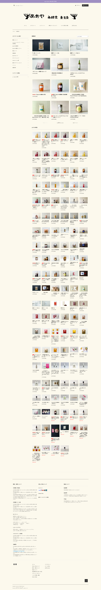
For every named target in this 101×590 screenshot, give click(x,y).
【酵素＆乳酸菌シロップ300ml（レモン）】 (65, 190)
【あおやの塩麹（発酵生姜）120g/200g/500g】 (55, 221)
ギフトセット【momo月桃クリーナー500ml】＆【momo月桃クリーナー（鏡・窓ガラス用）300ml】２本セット (46, 373)
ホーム (25, 25)
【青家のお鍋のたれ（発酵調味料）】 (74, 263)
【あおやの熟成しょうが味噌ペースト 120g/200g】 (64, 264)
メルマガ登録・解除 (64, 25)
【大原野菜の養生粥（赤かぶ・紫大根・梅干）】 (46, 336)
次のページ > (75, 122)
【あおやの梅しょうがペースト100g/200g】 (55, 236)
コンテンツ (42, 25)
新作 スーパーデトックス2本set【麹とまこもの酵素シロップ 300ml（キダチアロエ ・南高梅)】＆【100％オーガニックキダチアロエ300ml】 (46, 143)
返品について (34, 569)
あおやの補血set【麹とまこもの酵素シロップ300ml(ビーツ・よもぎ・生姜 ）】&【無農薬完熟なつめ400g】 (46, 160)
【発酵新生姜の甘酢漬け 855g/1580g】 (46, 236)
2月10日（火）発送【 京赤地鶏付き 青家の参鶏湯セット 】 (55, 439)
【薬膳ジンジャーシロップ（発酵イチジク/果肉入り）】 (74, 176)
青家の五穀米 (46, 292)
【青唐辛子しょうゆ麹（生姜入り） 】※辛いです (83, 236)
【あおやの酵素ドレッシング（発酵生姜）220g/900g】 (55, 279)
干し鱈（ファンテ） (36, 53)
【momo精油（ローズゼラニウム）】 (64, 454)
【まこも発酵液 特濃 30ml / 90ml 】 (46, 206)
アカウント (78, 5)
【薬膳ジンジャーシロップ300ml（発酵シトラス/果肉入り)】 (55, 190)
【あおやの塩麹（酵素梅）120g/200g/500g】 (45, 221)
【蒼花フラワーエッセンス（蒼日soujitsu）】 (74, 417)
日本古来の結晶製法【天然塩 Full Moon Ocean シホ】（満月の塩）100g (40, 116)
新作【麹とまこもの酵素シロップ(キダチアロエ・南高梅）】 (36, 140)
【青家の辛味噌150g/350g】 (81, 249)
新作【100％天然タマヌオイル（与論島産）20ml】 (46, 389)
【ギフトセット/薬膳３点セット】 (39, 71)
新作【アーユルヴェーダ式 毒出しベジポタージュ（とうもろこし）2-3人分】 (74, 338)
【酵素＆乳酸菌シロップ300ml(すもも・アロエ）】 (83, 190)
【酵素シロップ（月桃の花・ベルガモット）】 (55, 159)
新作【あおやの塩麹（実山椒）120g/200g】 (83, 221)
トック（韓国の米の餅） (65, 432)
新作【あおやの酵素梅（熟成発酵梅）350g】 (59, 95)
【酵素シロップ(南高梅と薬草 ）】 (74, 140)
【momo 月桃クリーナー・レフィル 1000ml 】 (74, 371)
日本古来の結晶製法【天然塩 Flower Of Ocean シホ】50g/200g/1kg (78, 95)
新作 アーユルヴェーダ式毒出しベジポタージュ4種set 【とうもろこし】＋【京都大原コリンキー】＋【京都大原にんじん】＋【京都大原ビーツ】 (55, 339)
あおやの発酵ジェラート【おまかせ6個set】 (55, 453)
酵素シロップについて (53, 25)
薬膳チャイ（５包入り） (75, 53)
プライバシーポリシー (36, 573)
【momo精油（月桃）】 (46, 402)
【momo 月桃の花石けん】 (54, 388)
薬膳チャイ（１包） (55, 53)
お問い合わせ (74, 25)
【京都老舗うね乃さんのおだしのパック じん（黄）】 (74, 322)
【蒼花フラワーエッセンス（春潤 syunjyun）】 (36, 433)
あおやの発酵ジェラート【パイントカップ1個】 (83, 354)
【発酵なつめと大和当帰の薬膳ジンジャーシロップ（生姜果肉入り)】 (83, 176)
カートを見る (47, 566)
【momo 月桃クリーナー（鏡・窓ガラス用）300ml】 (83, 371)
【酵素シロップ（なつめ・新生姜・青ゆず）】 (64, 159)
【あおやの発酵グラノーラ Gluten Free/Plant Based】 (77, 116)
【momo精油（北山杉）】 (73, 388)
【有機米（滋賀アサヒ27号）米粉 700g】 (64, 294)
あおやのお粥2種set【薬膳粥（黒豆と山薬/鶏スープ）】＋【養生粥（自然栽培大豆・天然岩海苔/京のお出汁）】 (83, 434)
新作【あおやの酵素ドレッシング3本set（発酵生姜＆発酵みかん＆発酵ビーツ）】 (83, 265)
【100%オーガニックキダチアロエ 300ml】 (77, 74)
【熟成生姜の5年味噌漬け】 (57, 73)
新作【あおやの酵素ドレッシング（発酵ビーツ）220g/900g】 (36, 279)
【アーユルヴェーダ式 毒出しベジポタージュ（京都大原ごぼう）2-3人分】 (83, 338)
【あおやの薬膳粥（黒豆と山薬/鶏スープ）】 (83, 322)
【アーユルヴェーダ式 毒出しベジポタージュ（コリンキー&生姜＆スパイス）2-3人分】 (55, 356)
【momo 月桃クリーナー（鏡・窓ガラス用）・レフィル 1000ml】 (36, 389)
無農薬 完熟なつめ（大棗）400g (73, 308)
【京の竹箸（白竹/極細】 (74, 402)
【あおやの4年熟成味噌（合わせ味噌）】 (45, 250)
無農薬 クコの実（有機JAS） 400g (36, 321)
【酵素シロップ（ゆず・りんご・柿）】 (83, 159)
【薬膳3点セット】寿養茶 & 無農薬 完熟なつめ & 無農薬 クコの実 (55, 321)
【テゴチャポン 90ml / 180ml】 (54, 206)
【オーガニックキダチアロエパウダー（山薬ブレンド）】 (59, 116)
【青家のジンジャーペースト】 (64, 235)
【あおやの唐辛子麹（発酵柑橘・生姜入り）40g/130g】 (36, 236)
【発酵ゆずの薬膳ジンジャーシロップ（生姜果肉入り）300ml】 (46, 190)
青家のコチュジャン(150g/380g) (36, 264)
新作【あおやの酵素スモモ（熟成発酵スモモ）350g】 (55, 417)
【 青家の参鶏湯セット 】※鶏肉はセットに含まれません (74, 279)
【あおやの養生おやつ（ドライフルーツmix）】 (46, 433)
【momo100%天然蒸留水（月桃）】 (65, 403)
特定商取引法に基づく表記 (37, 571)
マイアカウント (48, 564)
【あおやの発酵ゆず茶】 (41, 94)
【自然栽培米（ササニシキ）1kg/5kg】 (55, 294)
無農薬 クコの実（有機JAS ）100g (45, 321)
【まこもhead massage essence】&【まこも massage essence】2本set (64, 207)
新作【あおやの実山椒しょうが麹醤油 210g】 (36, 250)
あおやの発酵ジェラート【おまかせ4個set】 (46, 453)
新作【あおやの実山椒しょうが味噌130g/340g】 (46, 264)
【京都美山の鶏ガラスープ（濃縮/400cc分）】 (64, 355)
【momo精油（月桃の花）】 (35, 403)
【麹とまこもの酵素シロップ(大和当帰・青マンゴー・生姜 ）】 (83, 140)
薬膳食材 (17, 31)
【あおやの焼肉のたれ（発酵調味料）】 (73, 236)
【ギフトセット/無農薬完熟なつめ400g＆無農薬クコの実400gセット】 (83, 403)
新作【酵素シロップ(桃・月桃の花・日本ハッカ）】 (55, 140)
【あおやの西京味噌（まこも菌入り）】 (74, 250)
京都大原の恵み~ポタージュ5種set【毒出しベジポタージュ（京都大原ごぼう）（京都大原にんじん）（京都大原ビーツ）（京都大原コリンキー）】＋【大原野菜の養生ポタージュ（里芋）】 (36, 457)
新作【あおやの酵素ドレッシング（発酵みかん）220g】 (46, 279)
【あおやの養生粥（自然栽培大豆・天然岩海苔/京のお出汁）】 (36, 337)
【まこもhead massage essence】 (73, 206)
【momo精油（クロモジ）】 (64, 388)
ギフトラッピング (44, 416)
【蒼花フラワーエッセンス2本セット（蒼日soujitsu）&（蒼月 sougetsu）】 (65, 418)
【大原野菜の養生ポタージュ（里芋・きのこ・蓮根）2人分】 (46, 355)
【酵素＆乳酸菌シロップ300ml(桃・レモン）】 (74, 190)
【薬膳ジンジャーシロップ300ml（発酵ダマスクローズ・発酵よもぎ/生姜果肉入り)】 (36, 191)
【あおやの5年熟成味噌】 (55, 249)
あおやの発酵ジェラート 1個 (74, 354)
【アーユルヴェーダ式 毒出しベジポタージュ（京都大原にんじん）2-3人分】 (36, 356)
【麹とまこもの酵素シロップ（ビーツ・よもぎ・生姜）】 (36, 159)
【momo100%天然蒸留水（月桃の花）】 (55, 403)
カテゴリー (32, 25)
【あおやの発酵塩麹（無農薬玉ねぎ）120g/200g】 (74, 221)
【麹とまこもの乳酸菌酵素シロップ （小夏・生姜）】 (74, 159)
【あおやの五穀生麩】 (35, 370)
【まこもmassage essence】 (83, 206)
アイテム (86, 5)
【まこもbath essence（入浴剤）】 (35, 221)
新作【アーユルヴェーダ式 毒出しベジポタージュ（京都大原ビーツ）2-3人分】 (65, 338)
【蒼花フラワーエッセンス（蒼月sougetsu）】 (83, 417)
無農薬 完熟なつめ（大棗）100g (83, 308)
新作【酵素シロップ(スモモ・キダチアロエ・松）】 (65, 140)
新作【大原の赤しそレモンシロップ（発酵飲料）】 (36, 206)
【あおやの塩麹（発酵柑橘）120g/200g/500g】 (64, 221)
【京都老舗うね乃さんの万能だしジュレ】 (64, 322)
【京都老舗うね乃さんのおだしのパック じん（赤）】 (74, 433)
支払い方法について (36, 566)
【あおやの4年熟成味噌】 (65, 249)
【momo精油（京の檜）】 (82, 388)
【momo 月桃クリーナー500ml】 (65, 371)
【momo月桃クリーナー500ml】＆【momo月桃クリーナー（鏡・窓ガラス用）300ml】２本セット (55, 372)
